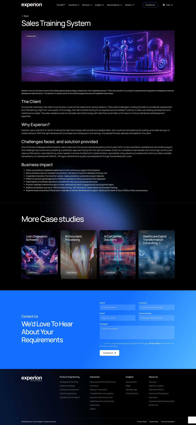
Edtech (93, 409)
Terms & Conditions (168, 422)
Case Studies (131, 382)
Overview (153, 382)
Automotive (94, 405)
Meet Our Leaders (156, 385)
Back (26, 16)
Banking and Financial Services (103, 382)
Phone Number (145, 313)
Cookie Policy (153, 422)
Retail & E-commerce (98, 389)
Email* (102, 313)
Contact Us (150, 5)
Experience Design (67, 385)
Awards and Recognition (159, 393)
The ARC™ (60, 5)
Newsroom (153, 397)
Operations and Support (70, 397)
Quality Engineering (68, 393)
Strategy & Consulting (69, 382)
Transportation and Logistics (102, 393)
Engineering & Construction (101, 397)
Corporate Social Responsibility (162, 401)
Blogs (128, 385)
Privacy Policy (155, 343)
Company (143, 303)
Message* (104, 324)
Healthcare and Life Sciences (102, 401)
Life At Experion (132, 393)
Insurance (94, 385)
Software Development (69, 389)
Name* (102, 303)
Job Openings (131, 389)
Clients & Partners (156, 389)
